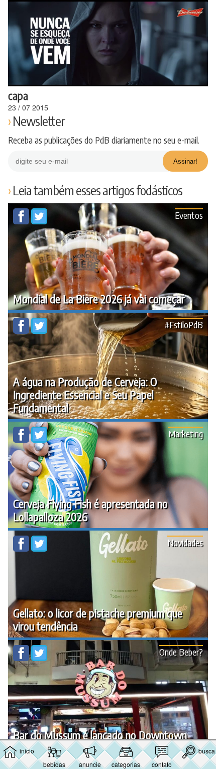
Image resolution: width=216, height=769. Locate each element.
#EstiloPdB (183, 324)
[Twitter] (39, 221)
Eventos (189, 215)
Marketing (185, 433)
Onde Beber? (181, 652)
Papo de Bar (108, 13)
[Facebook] (22, 221)
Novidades (185, 542)
